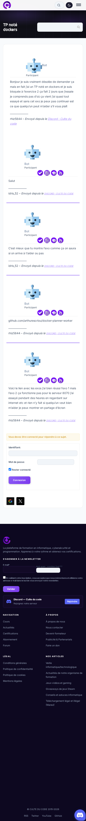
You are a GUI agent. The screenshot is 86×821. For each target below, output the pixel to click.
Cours (6, 621)
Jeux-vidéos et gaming (58, 683)
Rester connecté (21, 469)
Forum (6, 645)
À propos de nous (55, 621)
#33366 (75, 207)
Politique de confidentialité (18, 669)
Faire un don (53, 645)
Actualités (8, 627)
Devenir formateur (56, 633)
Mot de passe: (17, 461)
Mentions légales (12, 681)
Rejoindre (72, 601)
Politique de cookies (14, 675)
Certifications (10, 633)
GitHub (58, 815)
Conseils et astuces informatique (64, 695)
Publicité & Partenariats (59, 639)
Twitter (35, 815)
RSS (26, 815)
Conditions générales (15, 663)
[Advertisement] (43, 761)
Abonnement (10, 639)
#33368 (75, 347)
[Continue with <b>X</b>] (20, 501)
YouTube (46, 815)
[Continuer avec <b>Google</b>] (10, 501)
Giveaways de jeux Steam (60, 689)
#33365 (75, 140)
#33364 (73, 50)
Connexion (19, 480)
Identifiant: (15, 447)
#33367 (75, 280)
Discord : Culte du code (58, 193)
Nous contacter (54, 627)
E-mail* (6, 565)
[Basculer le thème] (69, 5)
